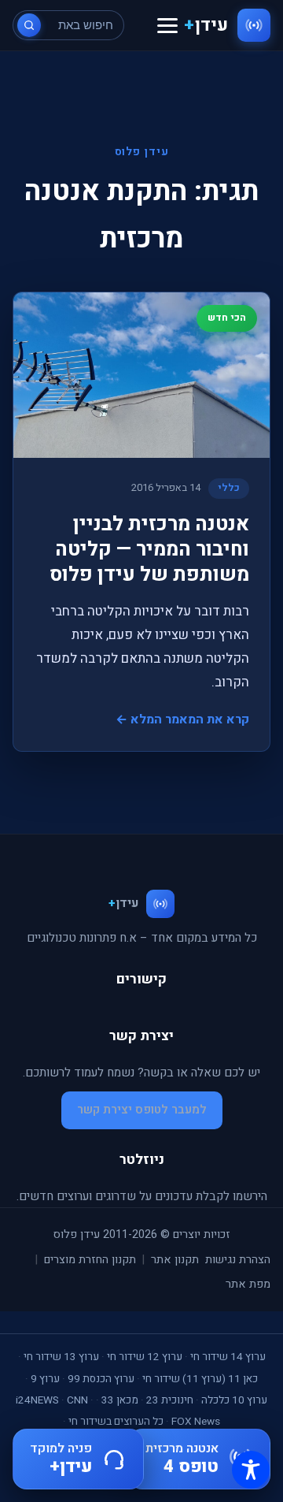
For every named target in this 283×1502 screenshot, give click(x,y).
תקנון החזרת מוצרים (90, 1259)
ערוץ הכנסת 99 (101, 1379)
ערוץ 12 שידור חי (144, 1357)
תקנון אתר (175, 1259)
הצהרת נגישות (237, 1259)
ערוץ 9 (45, 1379)
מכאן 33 (119, 1400)
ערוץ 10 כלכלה (234, 1400)
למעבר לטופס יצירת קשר (142, 1109)
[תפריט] (167, 25)
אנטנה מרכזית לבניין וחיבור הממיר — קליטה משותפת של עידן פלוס (149, 549)
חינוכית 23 (169, 1400)
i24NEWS (37, 1400)
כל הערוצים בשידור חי (116, 1422)
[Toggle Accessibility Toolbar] (250, 1469)
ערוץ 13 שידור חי (61, 1357)
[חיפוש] (29, 25)
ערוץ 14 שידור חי (228, 1357)
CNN (77, 1400)
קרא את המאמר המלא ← (182, 719)
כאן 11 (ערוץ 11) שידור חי (200, 1379)
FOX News (195, 1422)
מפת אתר (248, 1284)
